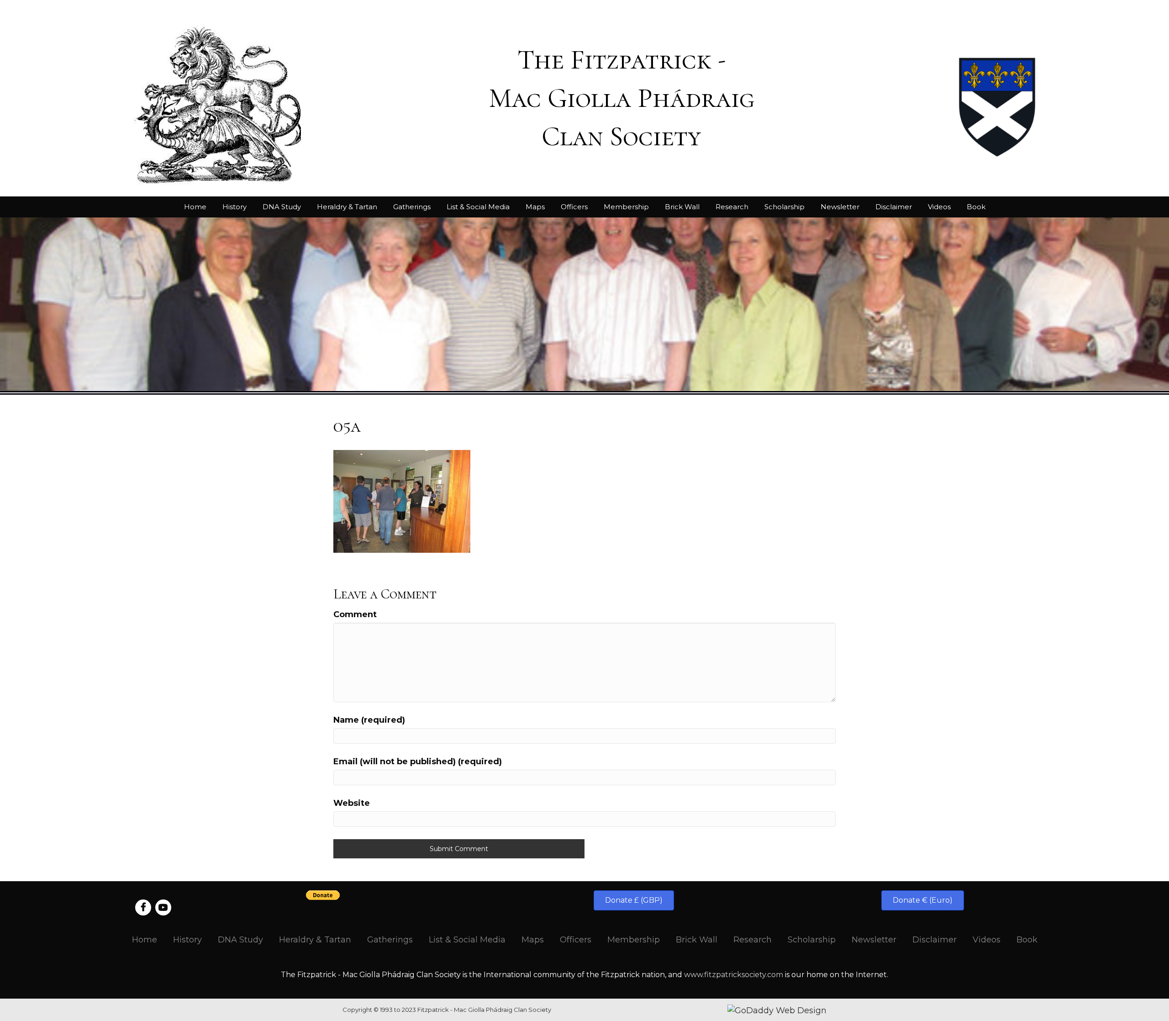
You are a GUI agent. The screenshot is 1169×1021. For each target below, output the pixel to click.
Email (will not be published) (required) (417, 761)
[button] (634, 900)
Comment (355, 614)
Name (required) (369, 720)
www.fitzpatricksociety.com (733, 974)
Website (351, 803)
